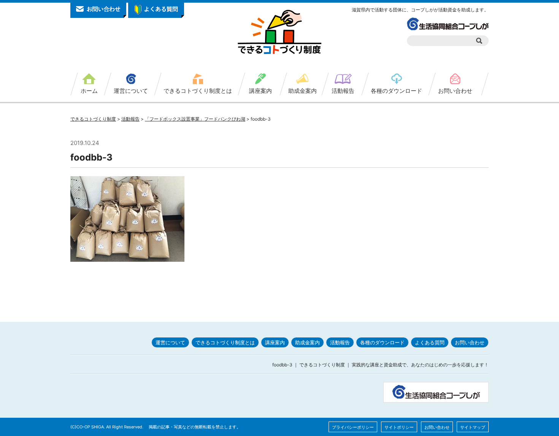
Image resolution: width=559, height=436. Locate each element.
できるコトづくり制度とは (198, 90)
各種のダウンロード (396, 90)
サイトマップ (472, 427)
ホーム (89, 90)
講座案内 (260, 90)
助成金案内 (302, 90)
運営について (131, 90)
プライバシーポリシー (353, 427)
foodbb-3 (91, 157)
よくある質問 (430, 342)
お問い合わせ (455, 90)
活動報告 (343, 90)
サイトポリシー (399, 427)
